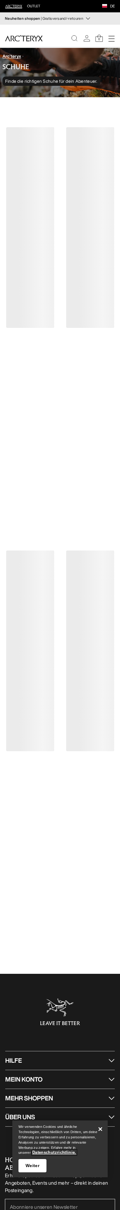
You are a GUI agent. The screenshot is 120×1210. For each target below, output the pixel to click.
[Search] (74, 38)
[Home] (24, 38)
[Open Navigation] (111, 38)
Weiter (32, 1165)
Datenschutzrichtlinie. (54, 1152)
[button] (104, 6)
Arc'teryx (11, 56)
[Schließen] (100, 1129)
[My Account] (86, 38)
